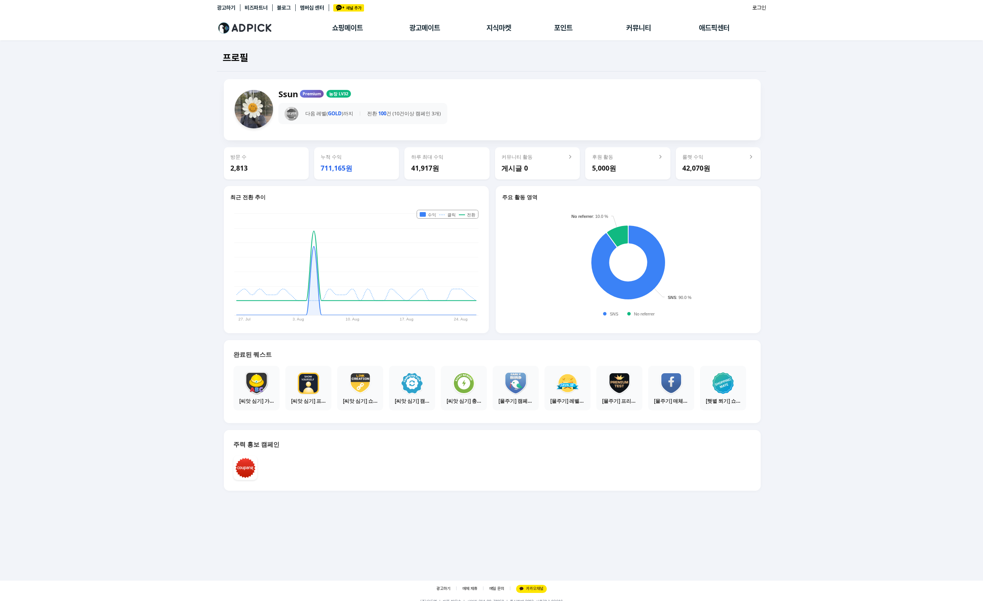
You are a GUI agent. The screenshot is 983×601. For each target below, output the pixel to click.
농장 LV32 (338, 93)
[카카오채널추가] (348, 7)
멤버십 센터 (312, 8)
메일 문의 (496, 588)
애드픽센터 (714, 27)
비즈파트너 (256, 8)
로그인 (759, 7)
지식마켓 (499, 27)
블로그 (284, 8)
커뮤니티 (638, 27)
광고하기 (226, 8)
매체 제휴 (469, 588)
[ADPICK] (274, 28)
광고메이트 (424, 27)
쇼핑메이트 (347, 27)
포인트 (563, 27)
